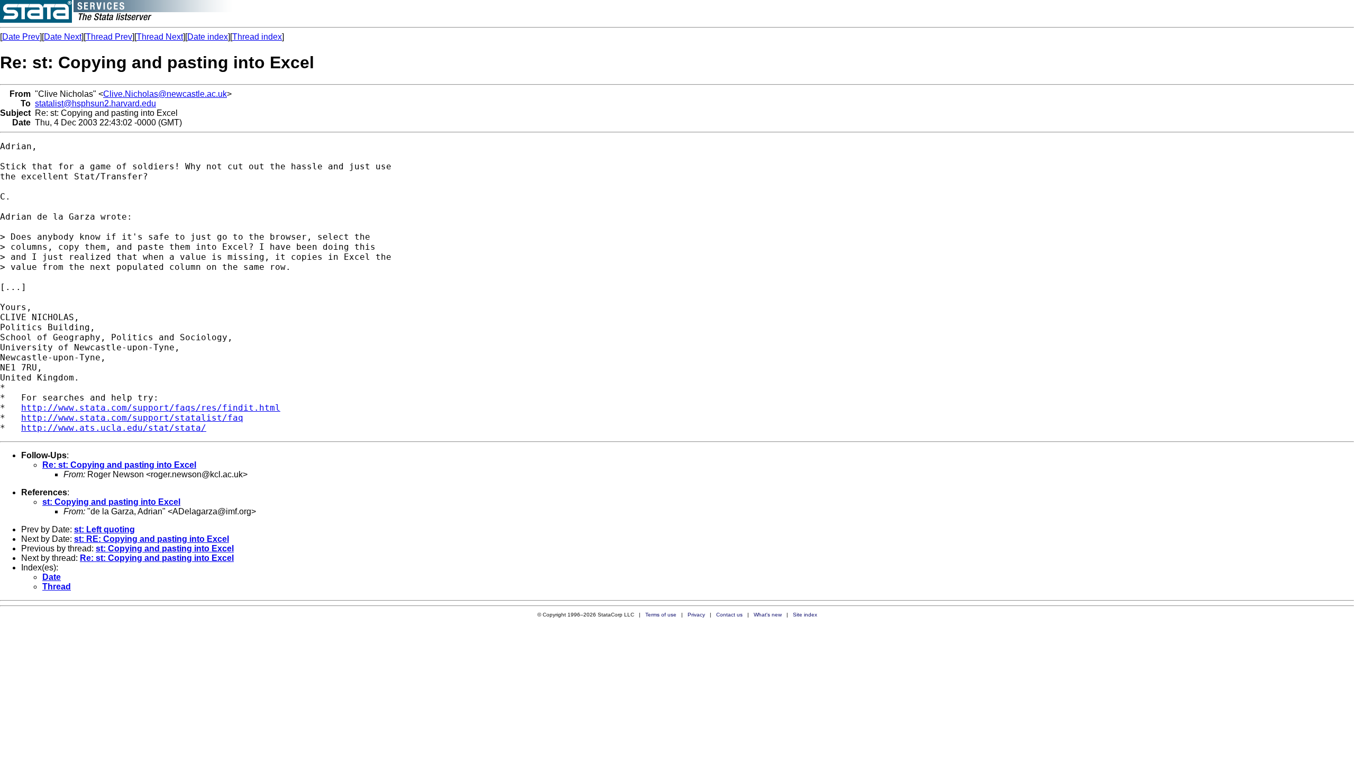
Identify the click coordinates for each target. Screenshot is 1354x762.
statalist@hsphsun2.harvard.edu (95, 103)
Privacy (696, 615)
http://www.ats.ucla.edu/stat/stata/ (113, 428)
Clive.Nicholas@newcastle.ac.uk (165, 93)
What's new (768, 615)
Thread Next (159, 36)
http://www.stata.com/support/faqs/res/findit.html (150, 408)
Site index (805, 615)
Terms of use (660, 615)
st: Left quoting (104, 529)
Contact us (729, 615)
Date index (207, 36)
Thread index (257, 36)
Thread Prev (109, 36)
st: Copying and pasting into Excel (111, 501)
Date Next (62, 36)
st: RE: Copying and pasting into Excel (151, 538)
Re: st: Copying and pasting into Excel (119, 464)
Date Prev (21, 36)
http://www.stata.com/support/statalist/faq (132, 418)
